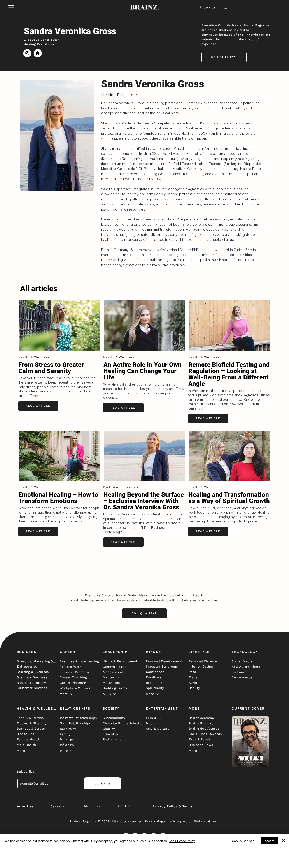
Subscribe (207, 7)
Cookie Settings (243, 841)
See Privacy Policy (182, 841)
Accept (269, 841)
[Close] (283, 840)
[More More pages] (71, 694)
